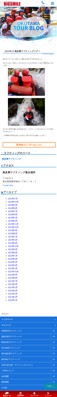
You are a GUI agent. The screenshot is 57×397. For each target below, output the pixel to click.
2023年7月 (12, 237)
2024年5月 (12, 218)
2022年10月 (13, 246)
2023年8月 (12, 233)
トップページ (7, 319)
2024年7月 (12, 211)
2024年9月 (12, 205)
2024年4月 (12, 221)
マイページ (6, 325)
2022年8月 (12, 252)
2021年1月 (12, 300)
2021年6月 (12, 284)
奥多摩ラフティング (11, 159)
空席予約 (20, 395)
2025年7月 (12, 199)
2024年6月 (12, 214)
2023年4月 (12, 243)
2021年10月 (13, 271)
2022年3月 (12, 268)
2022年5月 (12, 262)
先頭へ (50, 386)
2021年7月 (12, 281)
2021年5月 (12, 287)
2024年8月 (12, 208)
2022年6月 (12, 259)
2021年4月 (12, 290)
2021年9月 (12, 275)
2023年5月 (12, 240)
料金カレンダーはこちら (30, 145)
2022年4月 (12, 265)
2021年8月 (12, 278)
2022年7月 (12, 256)
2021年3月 (12, 294)
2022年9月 (12, 249)
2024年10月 (13, 202)
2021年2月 (12, 297)
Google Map (8, 185)
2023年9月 (12, 230)
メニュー (48, 395)
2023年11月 (13, 224)
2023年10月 (13, 227)
